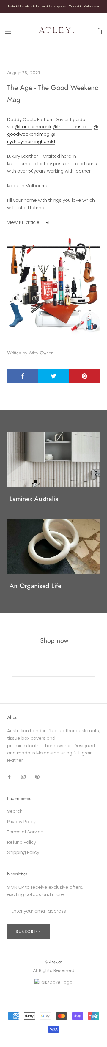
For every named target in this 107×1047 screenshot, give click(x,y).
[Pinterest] (37, 777)
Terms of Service (25, 832)
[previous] (11, 658)
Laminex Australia (34, 498)
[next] (95, 658)
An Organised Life (35, 585)
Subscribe (28, 931)
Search (15, 811)
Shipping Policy (23, 852)
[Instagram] (23, 777)
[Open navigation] (8, 31)
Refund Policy (21, 842)
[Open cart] (99, 31)
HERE (46, 222)
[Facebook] (9, 777)
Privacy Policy (21, 821)
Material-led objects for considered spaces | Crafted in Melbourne (53, 6)
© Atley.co (53, 962)
